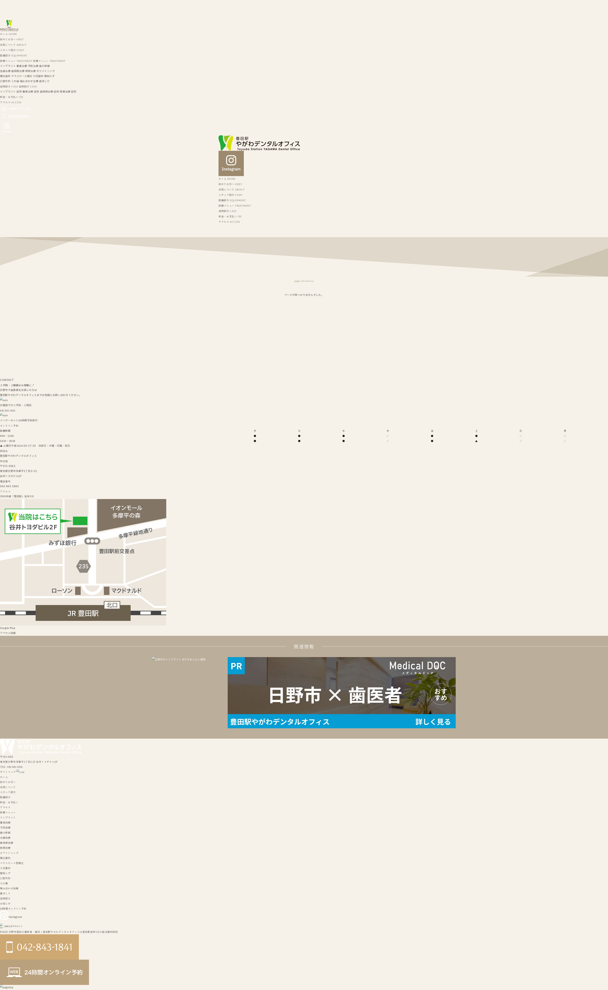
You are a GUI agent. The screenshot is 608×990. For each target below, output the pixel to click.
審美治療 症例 (30, 92)
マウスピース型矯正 (12, 863)
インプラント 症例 (11, 92)
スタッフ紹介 (8, 792)
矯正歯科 (5, 76)
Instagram (15, 917)
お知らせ (5, 903)
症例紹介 (5, 898)
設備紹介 (5, 797)
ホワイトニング (45, 71)
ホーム (4, 777)
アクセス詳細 (8, 633)
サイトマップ (8, 772)
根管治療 (30, 71)
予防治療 (33, 66)
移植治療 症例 (68, 92)
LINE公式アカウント (13, 926)
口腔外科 (5, 81)
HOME (297, 281)
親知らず (49, 76)
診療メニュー (8, 812)
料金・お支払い (9, 802)
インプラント (8, 66)
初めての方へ (8, 782)
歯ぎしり (44, 81)
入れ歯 (15, 81)
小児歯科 (38, 76)
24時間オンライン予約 (13, 908)
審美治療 (21, 66)
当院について (8, 787)
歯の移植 (44, 66)
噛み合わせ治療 (29, 81)
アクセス (5, 807)
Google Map (7, 628)
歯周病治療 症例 (49, 92)
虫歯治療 (5, 71)
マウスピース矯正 (21, 76)
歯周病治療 (17, 71)
